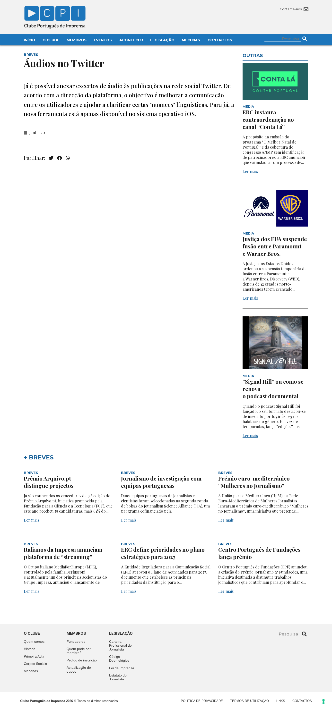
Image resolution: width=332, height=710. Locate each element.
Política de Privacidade (202, 701)
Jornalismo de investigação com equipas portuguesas (161, 482)
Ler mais (250, 171)
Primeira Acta (34, 656)
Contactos (220, 40)
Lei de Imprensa (121, 668)
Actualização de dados (79, 669)
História (29, 649)
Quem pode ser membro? (79, 651)
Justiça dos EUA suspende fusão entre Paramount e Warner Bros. (275, 246)
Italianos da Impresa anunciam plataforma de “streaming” (63, 553)
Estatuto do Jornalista (118, 677)
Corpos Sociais (35, 664)
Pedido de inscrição (82, 660)
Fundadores (76, 641)
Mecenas (191, 40)
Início (29, 40)
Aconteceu (131, 40)
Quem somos (34, 641)
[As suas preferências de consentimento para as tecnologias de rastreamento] (323, 701)
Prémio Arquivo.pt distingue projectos (49, 482)
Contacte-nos (291, 9)
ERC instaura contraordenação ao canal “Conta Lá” (268, 119)
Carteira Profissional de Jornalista (120, 645)
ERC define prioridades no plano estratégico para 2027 (163, 553)
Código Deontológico (119, 658)
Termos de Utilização (249, 701)
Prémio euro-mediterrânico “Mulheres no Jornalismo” (254, 482)
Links (280, 701)
